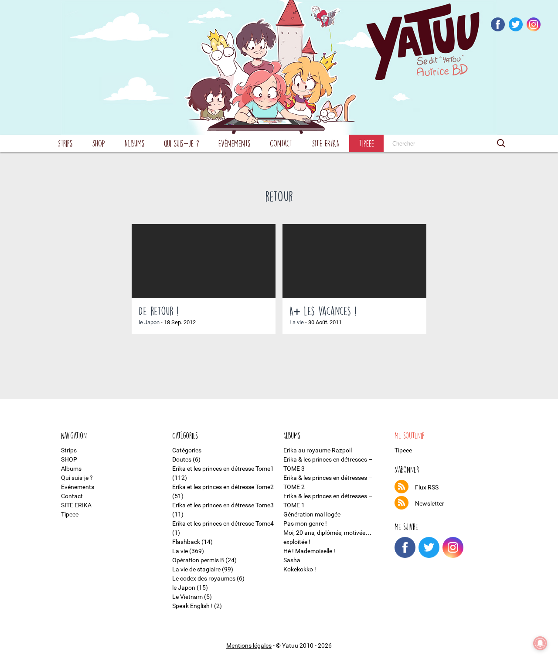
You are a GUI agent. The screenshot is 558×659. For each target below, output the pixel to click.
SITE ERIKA (326, 143)
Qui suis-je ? (181, 143)
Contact (281, 143)
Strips (65, 143)
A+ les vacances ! (323, 311)
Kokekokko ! (299, 569)
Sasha (291, 560)
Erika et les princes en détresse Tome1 (223, 468)
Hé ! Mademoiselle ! (309, 550)
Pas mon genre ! (305, 523)
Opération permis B (198, 560)
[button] (501, 143)
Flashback (186, 541)
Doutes (181, 459)
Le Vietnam (187, 596)
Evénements (234, 143)
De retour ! (159, 311)
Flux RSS (427, 487)
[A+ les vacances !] (354, 261)
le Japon (149, 322)
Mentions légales (249, 645)
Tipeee (366, 143)
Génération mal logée (311, 514)
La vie (296, 322)
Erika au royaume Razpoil (317, 450)
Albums (134, 143)
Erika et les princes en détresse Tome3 (223, 505)
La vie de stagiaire (196, 569)
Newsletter (429, 503)
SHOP (98, 143)
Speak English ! (192, 605)
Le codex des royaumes (203, 578)
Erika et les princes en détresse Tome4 (223, 523)
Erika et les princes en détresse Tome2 (223, 486)
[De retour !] (204, 261)
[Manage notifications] (540, 643)
